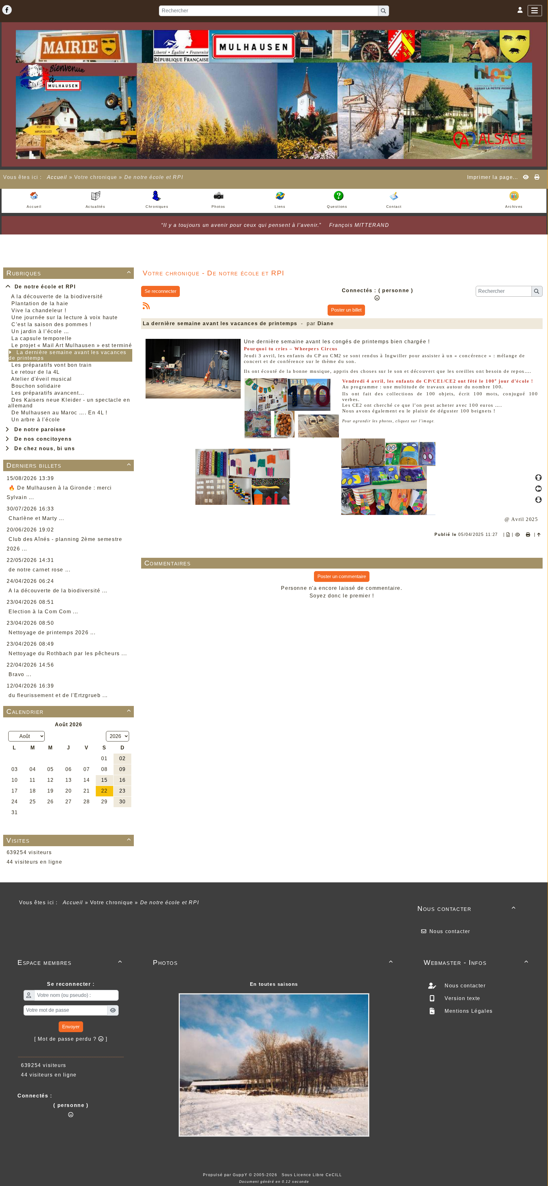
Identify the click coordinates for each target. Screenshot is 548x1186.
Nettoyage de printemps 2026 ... (52, 632)
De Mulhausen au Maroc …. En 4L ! (59, 412)
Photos (273, 962)
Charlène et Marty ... (36, 518)
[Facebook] (7, 10)
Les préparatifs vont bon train (51, 365)
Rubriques (68, 273)
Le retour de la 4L (35, 372)
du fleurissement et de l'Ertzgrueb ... (58, 695)
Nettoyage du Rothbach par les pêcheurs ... (68, 653)
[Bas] (538, 500)
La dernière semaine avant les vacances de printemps (68, 355)
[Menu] (535, 10)
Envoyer (71, 1026)
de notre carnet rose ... (39, 569)
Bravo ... (20, 674)
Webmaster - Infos (476, 962)
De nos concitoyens (41, 439)
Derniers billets (68, 465)
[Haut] (538, 477)
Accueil (57, 177)
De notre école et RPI (43, 286)
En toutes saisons (274, 984)
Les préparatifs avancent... (47, 393)
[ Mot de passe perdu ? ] (71, 1039)
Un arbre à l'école (35, 419)
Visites (68, 840)
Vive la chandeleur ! (38, 310)
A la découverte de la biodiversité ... (58, 590)
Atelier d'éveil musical (41, 379)
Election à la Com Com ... (43, 611)
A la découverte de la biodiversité (57, 296)
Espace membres (69, 962)
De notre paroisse (38, 429)
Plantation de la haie (39, 303)
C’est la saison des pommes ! (51, 324)
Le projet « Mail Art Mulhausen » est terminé (71, 345)
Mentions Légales (468, 1011)
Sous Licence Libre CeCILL (312, 1175)
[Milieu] (538, 488)
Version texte (461, 998)
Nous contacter (466, 909)
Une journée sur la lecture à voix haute (64, 317)
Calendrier (68, 711)
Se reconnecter (160, 291)
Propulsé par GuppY (226, 1175)
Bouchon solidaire (36, 386)
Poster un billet (346, 310)
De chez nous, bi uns (43, 448)
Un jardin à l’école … (40, 331)
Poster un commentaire (341, 576)
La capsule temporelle (41, 338)
